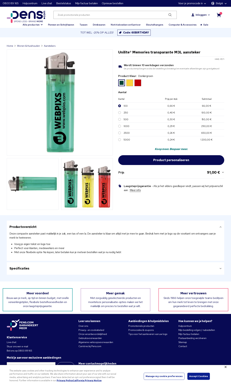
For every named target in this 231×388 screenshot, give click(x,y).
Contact (182, 346)
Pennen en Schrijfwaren (61, 24)
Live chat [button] (46, 3)
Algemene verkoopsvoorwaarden (95, 342)
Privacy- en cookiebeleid (91, 330)
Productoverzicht (23, 227)
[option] (121, 82)
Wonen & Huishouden (28, 45)
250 (126, 112)
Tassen (83, 24)
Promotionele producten (141, 325)
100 (126, 105)
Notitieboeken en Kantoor (126, 24)
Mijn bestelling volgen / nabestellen (196, 330)
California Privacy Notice (87, 380)
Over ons (83, 325)
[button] (32, 23)
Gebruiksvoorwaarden (90, 338)
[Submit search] (170, 15)
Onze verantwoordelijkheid (92, 334)
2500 (127, 132)
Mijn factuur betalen (86, 3)
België (219, 3)
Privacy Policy (65, 380)
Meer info (135, 190)
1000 (126, 126)
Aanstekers (49, 45)
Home (10, 45)
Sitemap (182, 342)
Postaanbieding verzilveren (192, 338)
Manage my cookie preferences (164, 376)
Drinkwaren (99, 24)
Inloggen (201, 15)
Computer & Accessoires (183, 24)
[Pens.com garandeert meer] (22, 325)
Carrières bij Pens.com (89, 346)
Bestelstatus (63, 3)
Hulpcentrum (29, 3)
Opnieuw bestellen (112, 3)
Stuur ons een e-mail (17, 346)
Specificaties (19, 268)
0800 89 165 (10, 3)
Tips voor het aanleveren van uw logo (147, 334)
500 (126, 119)
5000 (127, 139)
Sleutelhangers (154, 24)
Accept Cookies (198, 376)
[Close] (225, 367)
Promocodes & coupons (141, 330)
